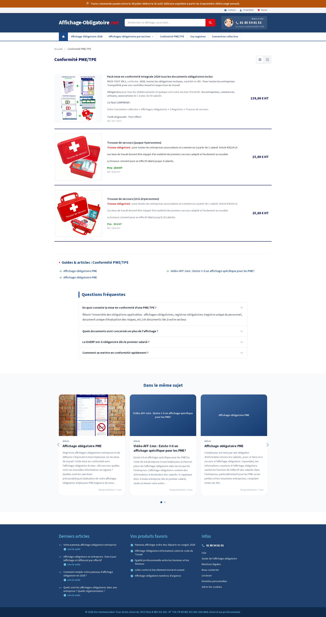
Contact (232, 10)
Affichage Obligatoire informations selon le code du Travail (164, 552)
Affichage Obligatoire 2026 (86, 37)
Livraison (207, 576)
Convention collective (225, 37)
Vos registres (198, 37)
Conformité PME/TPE (172, 37)
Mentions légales (211, 564)
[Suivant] (267, 444)
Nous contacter (210, 570)
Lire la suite (74, 549)
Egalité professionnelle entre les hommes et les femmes (162, 562)
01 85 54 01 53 (251, 22)
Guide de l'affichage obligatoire (219, 559)
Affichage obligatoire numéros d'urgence (158, 576)
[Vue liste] (260, 59)
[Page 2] (165, 502)
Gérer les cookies (212, 587)
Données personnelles (214, 581)
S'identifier (248, 10)
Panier (264, 10)
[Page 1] (161, 502)
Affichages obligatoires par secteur (129, 37)
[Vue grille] (267, 59)
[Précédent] (58, 444)
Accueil (58, 49)
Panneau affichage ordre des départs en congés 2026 (165, 545)
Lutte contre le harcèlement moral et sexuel (159, 570)
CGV (204, 553)
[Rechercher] (210, 22)
